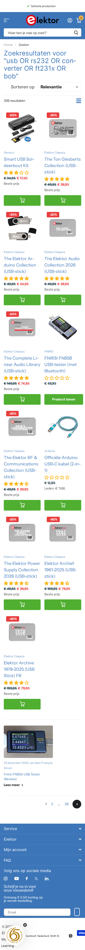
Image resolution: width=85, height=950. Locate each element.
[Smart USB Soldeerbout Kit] (22, 128)
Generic (9, 152)
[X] (36, 878)
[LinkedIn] (46, 878)
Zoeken (76, 32)
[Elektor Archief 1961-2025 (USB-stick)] (62, 532)
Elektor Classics (54, 152)
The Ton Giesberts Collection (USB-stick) (62, 166)
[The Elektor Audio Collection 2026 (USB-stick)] (62, 228)
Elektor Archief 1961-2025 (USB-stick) (60, 570)
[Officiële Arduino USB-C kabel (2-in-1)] (62, 426)
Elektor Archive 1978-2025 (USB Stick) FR (19, 669)
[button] (15, 935)
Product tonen (63, 399)
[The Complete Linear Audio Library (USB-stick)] (22, 327)
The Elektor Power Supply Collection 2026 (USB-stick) (22, 570)
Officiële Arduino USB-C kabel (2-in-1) (62, 464)
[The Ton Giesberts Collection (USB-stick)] (62, 128)
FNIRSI (48, 351)
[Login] (69, 20)
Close (42, 829)
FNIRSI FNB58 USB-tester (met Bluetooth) (60, 365)
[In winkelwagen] (22, 200)
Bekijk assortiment (6, 20)
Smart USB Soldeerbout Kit (19, 162)
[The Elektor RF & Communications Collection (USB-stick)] (22, 426)
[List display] (78, 101)
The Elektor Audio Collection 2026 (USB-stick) (62, 265)
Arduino (49, 451)
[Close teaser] (25, 925)
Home (8, 45)
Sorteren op (22, 87)
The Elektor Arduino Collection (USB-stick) (20, 265)
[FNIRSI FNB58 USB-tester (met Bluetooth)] (62, 327)
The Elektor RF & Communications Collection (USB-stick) (21, 467)
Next (76, 804)
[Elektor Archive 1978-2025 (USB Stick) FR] (22, 632)
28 (66, 804)
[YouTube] (16, 878)
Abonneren (77, 912)
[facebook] (27, 878)
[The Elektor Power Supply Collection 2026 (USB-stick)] (22, 532)
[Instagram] (5, 878)
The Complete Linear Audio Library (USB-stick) (22, 365)
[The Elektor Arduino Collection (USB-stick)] (22, 228)
